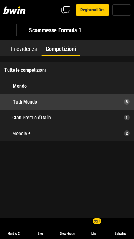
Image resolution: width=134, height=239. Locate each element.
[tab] (23, 48)
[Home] (16, 10)
